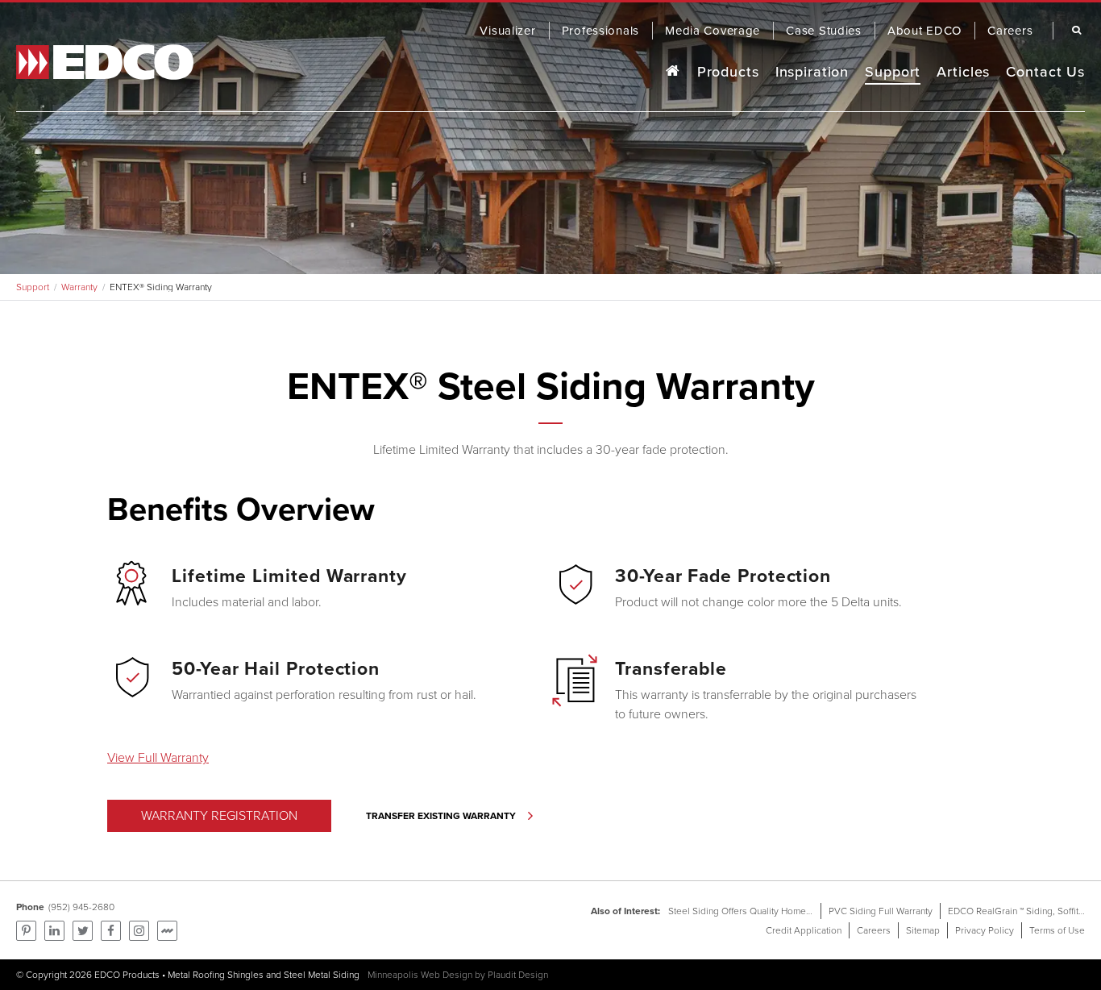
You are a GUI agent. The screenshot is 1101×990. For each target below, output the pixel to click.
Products (728, 71)
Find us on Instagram (139, 931)
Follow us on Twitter (83, 931)
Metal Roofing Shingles (216, 974)
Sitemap (923, 930)
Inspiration (812, 71)
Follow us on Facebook (111, 931)
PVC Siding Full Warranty (881, 911)
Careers (874, 930)
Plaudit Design (518, 974)
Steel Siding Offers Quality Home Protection (759, 911)
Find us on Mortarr (167, 931)
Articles (963, 71)
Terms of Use (1057, 930)
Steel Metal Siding (321, 974)
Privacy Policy (984, 930)
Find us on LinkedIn (54, 931)
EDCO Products (127, 974)
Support (892, 71)
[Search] (1073, 31)
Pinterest (26, 931)
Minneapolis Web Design (420, 974)
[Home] (672, 72)
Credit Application (803, 930)
